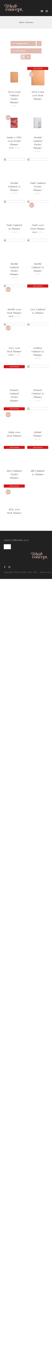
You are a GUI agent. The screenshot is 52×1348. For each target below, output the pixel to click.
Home (21, 22)
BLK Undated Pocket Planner (14, 474)
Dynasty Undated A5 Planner (38, 393)
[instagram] (9, 567)
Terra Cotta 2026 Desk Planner (37, 95)
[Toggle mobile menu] (47, 11)
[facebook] (5, 567)
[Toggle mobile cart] (42, 11)
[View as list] (28, 57)
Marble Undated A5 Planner (38, 267)
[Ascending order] (39, 43)
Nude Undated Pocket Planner (38, 186)
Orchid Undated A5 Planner (14, 186)
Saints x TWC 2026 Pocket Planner (14, 141)
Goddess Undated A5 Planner (38, 351)
